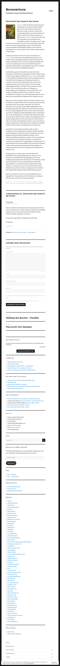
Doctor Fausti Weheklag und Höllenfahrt (19, 542)
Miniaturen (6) (11, 382)
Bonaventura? (10, 646)
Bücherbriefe (11, 511)
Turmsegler (10, 619)
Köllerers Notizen (12, 560)
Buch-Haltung (11, 521)
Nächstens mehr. (12, 597)
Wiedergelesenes (30, 183)
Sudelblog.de (11, 617)
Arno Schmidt (10, 650)
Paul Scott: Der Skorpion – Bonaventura (23, 232)
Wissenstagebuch (12, 621)
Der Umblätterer (12, 533)
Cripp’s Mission (33, 76)
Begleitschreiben (12, 515)
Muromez (10, 591)
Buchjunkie (10, 523)
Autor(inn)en (14, 425)
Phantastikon (11, 601)
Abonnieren (11, 463)
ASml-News (10, 505)
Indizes (8, 657)
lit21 (8, 568)
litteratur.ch (10, 580)
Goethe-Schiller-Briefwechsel (16, 554)
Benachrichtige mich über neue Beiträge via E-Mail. (23, 301)
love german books (13, 582)
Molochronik (11, 587)
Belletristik (35, 181)
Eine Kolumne (11, 488)
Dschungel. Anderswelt (14, 544)
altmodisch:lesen (12, 503)
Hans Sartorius (28, 181)
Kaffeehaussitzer (12, 558)
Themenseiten (10, 653)
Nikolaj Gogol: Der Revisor (15, 362)
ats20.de (9, 509)
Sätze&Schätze (11, 609)
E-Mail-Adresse (11, 281)
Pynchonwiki (11, 603)
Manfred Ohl (21, 181)
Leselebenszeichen (13, 564)
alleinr (9, 501)
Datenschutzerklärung (14, 634)
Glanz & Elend (11, 552)
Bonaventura (16, 9)
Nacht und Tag (11, 595)
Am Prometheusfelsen (13, 486)
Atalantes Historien (13, 507)
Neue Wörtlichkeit (12, 599)
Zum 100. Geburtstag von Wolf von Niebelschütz (21, 370)
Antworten (9, 226)
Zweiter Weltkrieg (39, 183)
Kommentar (10, 252)
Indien (11, 183)
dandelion (10, 529)
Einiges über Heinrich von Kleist (17, 384)
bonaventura (11, 398)
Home (8, 642)
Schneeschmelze (12, 613)
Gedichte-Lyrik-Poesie (13, 548)
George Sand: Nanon (13, 364)
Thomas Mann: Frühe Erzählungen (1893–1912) (21, 380)
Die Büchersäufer (12, 535)
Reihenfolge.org (12, 605)
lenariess (10, 562)
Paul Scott (20, 25)
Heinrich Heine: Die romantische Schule (19, 368)
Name (8, 274)
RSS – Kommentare (13, 476)
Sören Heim (10, 611)
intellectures (11, 556)
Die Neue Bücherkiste (13, 538)
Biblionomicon (11, 517)
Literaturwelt (11, 578)
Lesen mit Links (12, 566)
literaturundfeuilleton (13, 576)
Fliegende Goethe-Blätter (14, 491)
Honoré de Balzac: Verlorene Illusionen (28, 398)
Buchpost (10, 525)
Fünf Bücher (11, 546)
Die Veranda (10, 540)
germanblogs (11, 550)
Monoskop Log (11, 589)
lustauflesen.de (11, 584)
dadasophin (10, 527)
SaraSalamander (12, 607)
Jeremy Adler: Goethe (33, 403)
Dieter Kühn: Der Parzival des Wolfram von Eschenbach (23, 386)
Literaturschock (12, 574)
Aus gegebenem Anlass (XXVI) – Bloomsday (20, 366)
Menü (51, 11)
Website (8, 288)
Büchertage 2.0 (11, 513)
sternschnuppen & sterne (15, 615)
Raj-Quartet (28, 37)
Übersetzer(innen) (15, 427)
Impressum (10, 631)
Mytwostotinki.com (13, 593)
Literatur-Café (11, 570)
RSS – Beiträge (11, 474)
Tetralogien (22, 183)
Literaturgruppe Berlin (14, 572)
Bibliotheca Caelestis (13, 519)
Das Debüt (10, 531)
